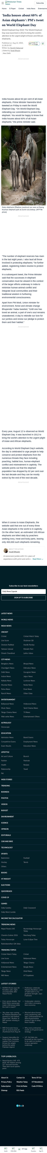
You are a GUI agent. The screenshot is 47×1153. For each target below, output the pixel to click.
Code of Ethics (37, 1086)
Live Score (5, 641)
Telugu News (6, 971)
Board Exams (28, 737)
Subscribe (40, 3)
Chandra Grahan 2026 (9, 935)
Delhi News (5, 672)
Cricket (21, 8)
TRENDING (5, 786)
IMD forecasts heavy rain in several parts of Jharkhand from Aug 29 (11, 1030)
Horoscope (5, 727)
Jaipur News (28, 676)
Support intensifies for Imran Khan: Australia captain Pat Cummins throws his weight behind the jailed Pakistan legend (10, 1042)
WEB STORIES (6, 780)
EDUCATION (6, 733)
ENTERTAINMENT (8, 700)
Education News (30, 746)
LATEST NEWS (6, 613)
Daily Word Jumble (8, 912)
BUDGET (4, 810)
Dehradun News (30, 668)
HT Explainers (29, 975)
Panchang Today (30, 935)
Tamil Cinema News (31, 708)
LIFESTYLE (5, 752)
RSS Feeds (20, 1090)
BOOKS (4, 873)
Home (4, 8)
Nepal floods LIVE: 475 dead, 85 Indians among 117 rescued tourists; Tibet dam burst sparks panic (11, 1064)
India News (31, 8)
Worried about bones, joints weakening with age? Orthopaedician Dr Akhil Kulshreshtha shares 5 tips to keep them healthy (34, 1017)
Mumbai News (6, 685)
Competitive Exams (8, 742)
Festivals (27, 761)
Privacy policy (6, 1082)
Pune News (28, 689)
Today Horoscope (7, 939)
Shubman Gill (28, 641)
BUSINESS (5, 792)
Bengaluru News (7, 664)
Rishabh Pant (28, 649)
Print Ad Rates (22, 1086)
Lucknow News (29, 681)
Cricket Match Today (31, 636)
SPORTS (4, 854)
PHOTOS (4, 798)
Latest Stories (8, 984)
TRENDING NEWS (8, 924)
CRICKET (4, 632)
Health (3, 765)
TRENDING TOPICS (8, 950)
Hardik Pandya (29, 645)
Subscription (6, 1086)
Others (3, 866)
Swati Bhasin (15, 51)
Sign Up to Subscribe (23, 598)
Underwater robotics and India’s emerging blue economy (33, 1003)
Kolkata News (6, 681)
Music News (5, 708)
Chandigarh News (7, 668)
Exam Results (6, 746)
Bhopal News (28, 664)
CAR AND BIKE (7, 841)
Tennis (26, 862)
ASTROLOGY (6, 723)
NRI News (5, 975)
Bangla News (28, 967)
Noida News (28, 685)
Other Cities (28, 693)
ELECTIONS (5, 885)
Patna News (5, 689)
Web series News (7, 717)
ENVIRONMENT (7, 817)
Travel (26, 769)
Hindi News (28, 971)
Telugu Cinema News (9, 712)
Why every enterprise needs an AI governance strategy (34, 1030)
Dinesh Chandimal (8, 653)
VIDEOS (4, 804)
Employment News (31, 742)
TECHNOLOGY (7, 848)
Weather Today (22, 1082)
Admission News (7, 737)
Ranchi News (6, 693)
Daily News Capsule (9, 591)
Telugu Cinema (29, 963)
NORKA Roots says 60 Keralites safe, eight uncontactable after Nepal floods (11, 991)
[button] (2, 3)
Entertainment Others (32, 717)
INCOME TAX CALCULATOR (12, 918)
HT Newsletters (37, 1082)
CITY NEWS (5, 659)
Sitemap (4, 1090)
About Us (4, 1078)
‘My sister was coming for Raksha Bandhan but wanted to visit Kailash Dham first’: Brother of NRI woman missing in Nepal (11, 1017)
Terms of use (36, 1078)
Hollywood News (30, 704)
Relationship (5, 769)
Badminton (5, 858)
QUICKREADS (6, 891)
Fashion (4, 761)
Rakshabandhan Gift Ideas (11, 944)
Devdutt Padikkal (7, 645)
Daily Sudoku (6, 908)
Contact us (21, 1078)
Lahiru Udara (28, 653)
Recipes (26, 765)
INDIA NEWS (6, 626)
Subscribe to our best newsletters (23, 586)
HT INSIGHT (6, 879)
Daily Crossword (30, 908)
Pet (2, 773)
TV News (27, 712)
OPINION (5, 829)
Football (26, 858)
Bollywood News (7, 704)
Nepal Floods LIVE (8, 929)
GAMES (4, 904)
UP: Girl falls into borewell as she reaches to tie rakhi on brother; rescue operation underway (34, 1041)
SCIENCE (4, 823)
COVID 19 (5, 897)
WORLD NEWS (7, 620)
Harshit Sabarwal (16, 48)
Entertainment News (9, 967)
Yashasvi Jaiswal (7, 649)
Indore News (6, 676)
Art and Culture (7, 756)
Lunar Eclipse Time (30, 939)
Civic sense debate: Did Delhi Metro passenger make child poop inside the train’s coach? (11, 1004)
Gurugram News (30, 672)
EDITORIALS (6, 835)
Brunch (26, 756)
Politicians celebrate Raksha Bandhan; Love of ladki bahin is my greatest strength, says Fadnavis (34, 992)
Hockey (4, 862)
